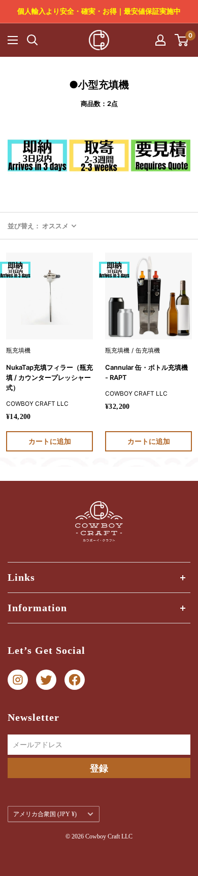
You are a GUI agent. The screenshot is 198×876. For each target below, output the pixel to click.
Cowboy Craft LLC (37, 403)
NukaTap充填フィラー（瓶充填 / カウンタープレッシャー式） (49, 377)
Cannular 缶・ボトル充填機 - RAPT (146, 372)
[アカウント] (160, 40)
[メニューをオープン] (13, 40)
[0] (182, 40)
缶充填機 (148, 350)
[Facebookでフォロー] (74, 680)
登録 (99, 768)
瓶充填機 (18, 350)
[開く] (32, 40)
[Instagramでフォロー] (18, 680)
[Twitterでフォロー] (46, 680)
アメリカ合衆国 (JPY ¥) (45, 814)
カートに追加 (49, 441)
